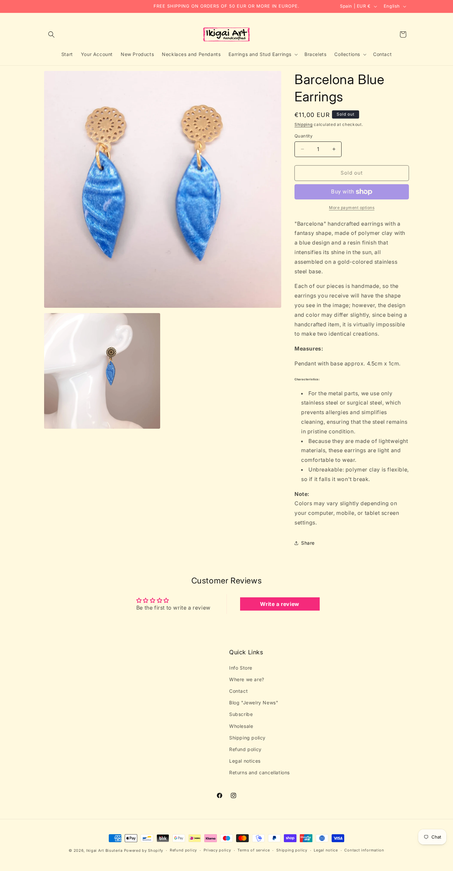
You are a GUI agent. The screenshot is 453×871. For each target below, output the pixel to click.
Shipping (303, 124)
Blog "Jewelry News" (253, 702)
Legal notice (326, 850)
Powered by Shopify (143, 850)
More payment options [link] (351, 207)
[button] (51, 34)
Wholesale (241, 726)
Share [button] (308, 543)
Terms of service (253, 850)
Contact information (364, 850)
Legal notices (245, 761)
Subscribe (241, 714)
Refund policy (245, 749)
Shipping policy (247, 737)
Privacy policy (217, 850)
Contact (238, 691)
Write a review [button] (279, 604)
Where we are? (246, 679)
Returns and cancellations (259, 772)
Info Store (240, 668)
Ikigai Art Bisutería (104, 850)
